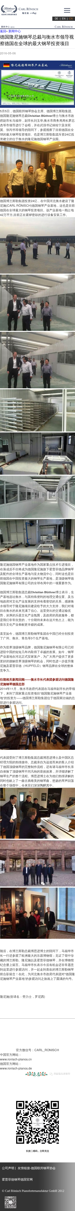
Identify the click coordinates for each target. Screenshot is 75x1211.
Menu (67, 10)
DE (56, 18)
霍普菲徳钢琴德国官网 (17, 1179)
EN (63, 18)
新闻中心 (14, 31)
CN (70, 18)
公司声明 (8, 1168)
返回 (3, 31)
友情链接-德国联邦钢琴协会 (37, 1168)
